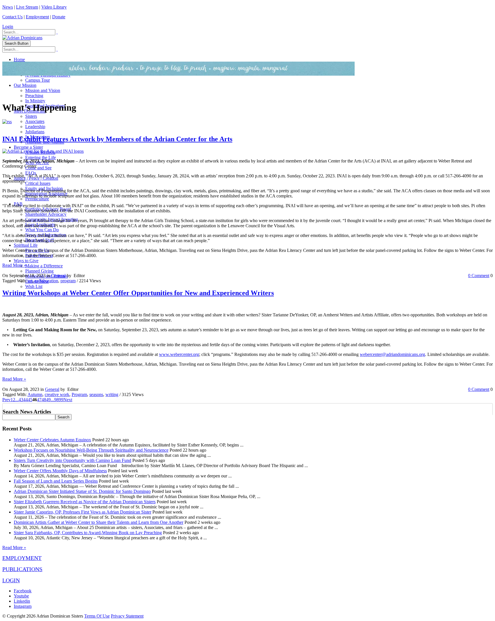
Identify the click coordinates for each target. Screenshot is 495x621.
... (17, 399)
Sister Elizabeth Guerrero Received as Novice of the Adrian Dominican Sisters (85, 501)
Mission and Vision (42, 90)
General (58, 275)
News (7, 7)
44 (25, 399)
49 (48, 399)
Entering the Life (40, 157)
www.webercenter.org (179, 354)
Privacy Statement (127, 616)
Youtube (21, 595)
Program (79, 394)
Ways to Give (26, 260)
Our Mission (25, 85)
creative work (57, 394)
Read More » (14, 265)
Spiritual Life (26, 245)
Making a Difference (44, 265)
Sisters (31, 116)
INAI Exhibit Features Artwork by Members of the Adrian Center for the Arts (117, 139)
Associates (34, 121)
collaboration (46, 280)
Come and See (38, 167)
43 (21, 399)
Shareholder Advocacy (45, 214)
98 (56, 399)
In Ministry (35, 100)
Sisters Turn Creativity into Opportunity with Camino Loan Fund (72, 460)
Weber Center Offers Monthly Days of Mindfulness (60, 470)
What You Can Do (42, 229)
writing (111, 394)
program (68, 280)
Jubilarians (34, 131)
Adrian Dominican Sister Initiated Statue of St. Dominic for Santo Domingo (82, 491)
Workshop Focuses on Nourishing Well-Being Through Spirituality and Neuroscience (91, 450)
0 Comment (478, 275)
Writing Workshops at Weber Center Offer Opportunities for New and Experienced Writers (138, 293)
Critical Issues (37, 183)
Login (7, 26)
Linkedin (22, 601)
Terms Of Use (97, 616)
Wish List (33, 286)
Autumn (35, 394)
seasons (96, 394)
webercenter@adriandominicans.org (392, 354)
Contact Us (12, 16)
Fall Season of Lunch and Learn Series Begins (56, 481)
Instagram (23, 606)
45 (30, 399)
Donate (58, 16)
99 (61, 399)
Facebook (23, 590)
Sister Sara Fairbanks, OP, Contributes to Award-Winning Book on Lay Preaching (88, 532)
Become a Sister (28, 147)
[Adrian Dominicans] (22, 37)
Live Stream (27, 7)
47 (39, 399)
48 (44, 399)
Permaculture (37, 198)
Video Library (54, 7)
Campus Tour (37, 80)
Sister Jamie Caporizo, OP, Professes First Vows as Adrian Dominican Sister (82, 512)
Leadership (35, 126)
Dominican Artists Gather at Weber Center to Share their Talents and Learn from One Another (98, 522)
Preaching (34, 95)
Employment (37, 16)
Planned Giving (39, 271)
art (30, 280)
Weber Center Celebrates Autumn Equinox (52, 439)
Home (19, 59)
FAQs (30, 173)
